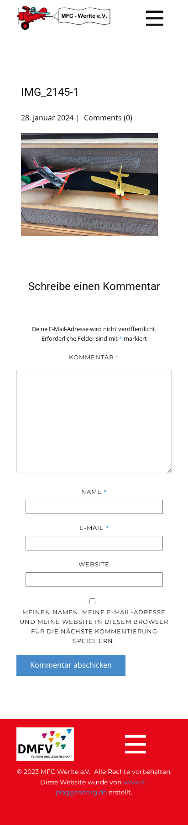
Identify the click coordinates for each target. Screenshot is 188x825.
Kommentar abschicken (71, 665)
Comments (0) (107, 118)
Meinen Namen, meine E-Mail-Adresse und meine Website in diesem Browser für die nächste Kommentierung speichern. (94, 626)
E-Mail (94, 528)
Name (94, 492)
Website (94, 564)
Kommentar (94, 357)
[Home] (63, 18)
